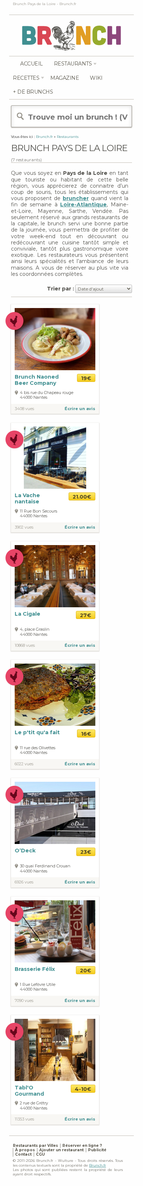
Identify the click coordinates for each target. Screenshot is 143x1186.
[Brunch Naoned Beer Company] (55, 339)
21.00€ (82, 496)
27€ (85, 615)
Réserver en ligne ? (82, 1145)
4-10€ (83, 1089)
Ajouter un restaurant (61, 1150)
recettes (26, 78)
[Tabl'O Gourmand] (55, 1049)
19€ (86, 378)
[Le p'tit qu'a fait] (55, 694)
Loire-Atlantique (83, 204)
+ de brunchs (33, 92)
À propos (25, 1150)
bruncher (76, 198)
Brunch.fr (97, 1165)
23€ (85, 852)
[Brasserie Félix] (55, 931)
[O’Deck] (55, 812)
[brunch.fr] (71, 35)
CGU (40, 1154)
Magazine (64, 78)
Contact (23, 1154)
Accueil (31, 63)
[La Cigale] (55, 576)
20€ (85, 970)
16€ (86, 734)
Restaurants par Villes (35, 1145)
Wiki (96, 78)
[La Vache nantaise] (55, 458)
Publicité (97, 1150)
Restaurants (73, 63)
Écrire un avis (80, 408)
